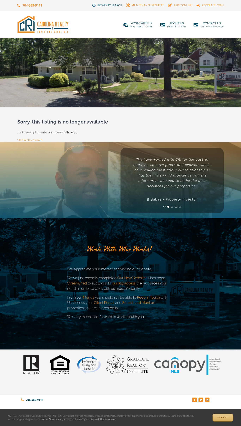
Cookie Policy (78, 419)
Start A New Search (29, 140)
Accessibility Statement (103, 419)
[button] (164, 207)
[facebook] (194, 400)
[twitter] (200, 400)
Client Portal (103, 303)
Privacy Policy (63, 419)
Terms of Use (47, 419)
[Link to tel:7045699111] (18, 5)
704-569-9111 (32, 5)
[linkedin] (207, 400)
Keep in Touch (148, 297)
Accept (223, 417)
